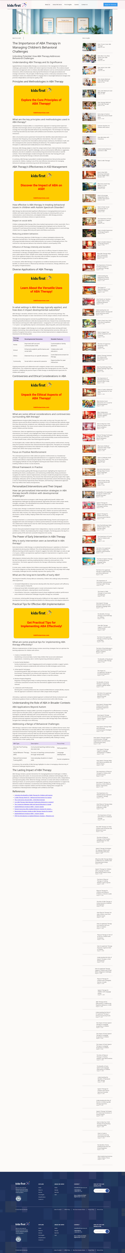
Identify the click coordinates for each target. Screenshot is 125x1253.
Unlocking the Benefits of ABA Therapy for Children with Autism (33, 795)
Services (40, 1192)
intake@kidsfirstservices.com (80, 1187)
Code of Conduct (58, 1209)
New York (57, 1192)
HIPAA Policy (67, 1209)
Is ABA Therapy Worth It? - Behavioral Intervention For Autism (33, 797)
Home (39, 1187)
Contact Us (85, 4)
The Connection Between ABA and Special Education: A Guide (33, 804)
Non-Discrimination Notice (79, 1209)
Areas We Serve (57, 4)
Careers (76, 4)
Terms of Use (100, 1209)
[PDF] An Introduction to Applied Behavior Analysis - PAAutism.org (34, 816)
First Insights (68, 4)
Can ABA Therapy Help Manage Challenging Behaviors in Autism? (34, 802)
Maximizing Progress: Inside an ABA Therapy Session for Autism (33, 811)
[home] (16, 4)
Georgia (56, 1190)
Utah (56, 1194)
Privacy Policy (91, 1209)
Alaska (56, 1187)
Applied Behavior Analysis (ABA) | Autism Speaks (29, 806)
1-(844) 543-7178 (78, 1190)
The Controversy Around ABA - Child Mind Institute (30, 800)
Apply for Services (110, 5)
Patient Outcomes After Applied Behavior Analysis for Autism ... (33, 809)
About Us (47, 4)
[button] (47, 4)
